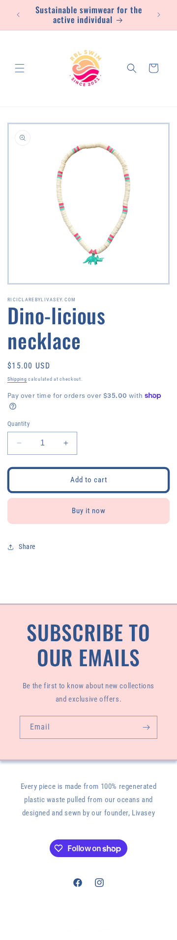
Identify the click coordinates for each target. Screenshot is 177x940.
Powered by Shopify (116, 930)
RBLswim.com (74, 930)
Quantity (18, 423)
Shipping (17, 379)
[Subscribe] (146, 727)
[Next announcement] (159, 15)
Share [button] (27, 546)
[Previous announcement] (18, 15)
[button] (19, 68)
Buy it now (89, 510)
